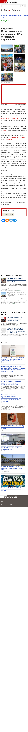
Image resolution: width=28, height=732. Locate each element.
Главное (4, 15)
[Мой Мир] (15, 220)
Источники (17, 15)
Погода (25, 15)
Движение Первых (18, 137)
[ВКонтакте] (3, 220)
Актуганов (9, 139)
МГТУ (12, 211)
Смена (4, 130)
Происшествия (8, 18)
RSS (11, 504)
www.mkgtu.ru (7, 82)
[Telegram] (11, 220)
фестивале (5, 118)
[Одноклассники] (7, 220)
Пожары (17, 18)
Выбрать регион (5, 502)
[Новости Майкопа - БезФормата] (9, 2)
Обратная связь (4, 501)
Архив (11, 15)
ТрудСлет (14, 118)
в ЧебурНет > (6, 21)
